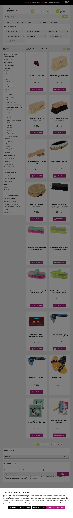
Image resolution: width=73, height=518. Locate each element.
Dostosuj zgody (39, 507)
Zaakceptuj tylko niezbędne (19, 507)
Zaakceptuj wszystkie (56, 507)
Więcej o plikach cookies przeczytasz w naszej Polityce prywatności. (20, 504)
